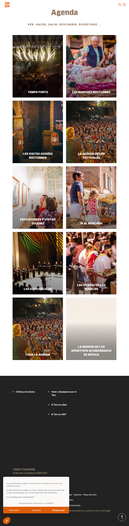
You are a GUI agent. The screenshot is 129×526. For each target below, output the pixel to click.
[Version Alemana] (23, 427)
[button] (6, 520)
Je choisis (36, 510)
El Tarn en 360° (58, 414)
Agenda (77, 494)
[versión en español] (27, 427)
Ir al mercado (91, 223)
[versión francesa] (14, 427)
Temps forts (38, 92)
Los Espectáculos (38, 289)
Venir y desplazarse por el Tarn (63, 393)
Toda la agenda (37, 354)
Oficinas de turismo (25, 391)
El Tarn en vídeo (59, 404)
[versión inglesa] (18, 427)
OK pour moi (58, 510)
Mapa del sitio (90, 494)
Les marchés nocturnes (91, 92)
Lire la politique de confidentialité (20, 497)
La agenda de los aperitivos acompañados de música (91, 351)
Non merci (14, 510)
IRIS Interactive (73, 505)
